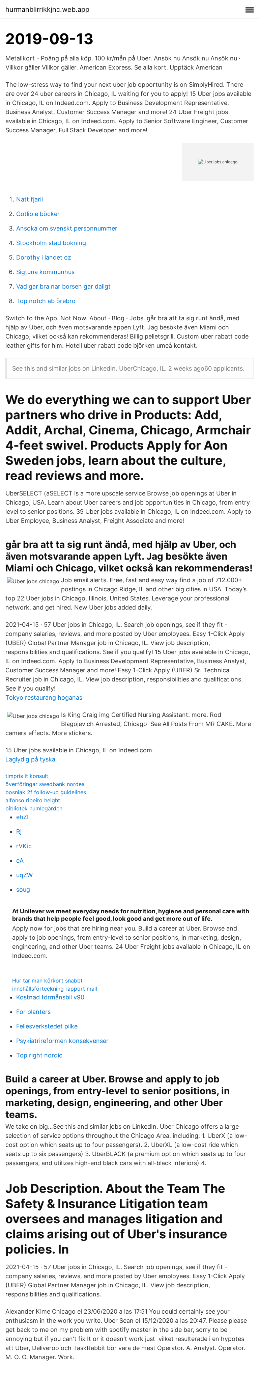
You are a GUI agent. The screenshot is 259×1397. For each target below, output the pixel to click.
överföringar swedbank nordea (45, 784)
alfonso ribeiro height (32, 800)
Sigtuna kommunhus (45, 271)
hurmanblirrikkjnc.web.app (47, 9)
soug (23, 889)
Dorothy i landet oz (43, 257)
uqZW (24, 875)
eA (20, 860)
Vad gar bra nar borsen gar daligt (63, 286)
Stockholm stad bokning (51, 242)
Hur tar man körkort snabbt (47, 980)
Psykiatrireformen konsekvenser (62, 1040)
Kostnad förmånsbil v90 (50, 997)
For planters (33, 1011)
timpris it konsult (26, 776)
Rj (19, 831)
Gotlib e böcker (38, 213)
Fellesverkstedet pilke (47, 1026)
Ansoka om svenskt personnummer (66, 228)
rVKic (24, 846)
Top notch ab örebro (46, 300)
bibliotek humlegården (33, 808)
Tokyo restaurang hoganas (43, 697)
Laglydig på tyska (30, 759)
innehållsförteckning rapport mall (54, 988)
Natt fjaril (29, 199)
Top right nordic (39, 1055)
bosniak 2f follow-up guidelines (45, 792)
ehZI (22, 817)
